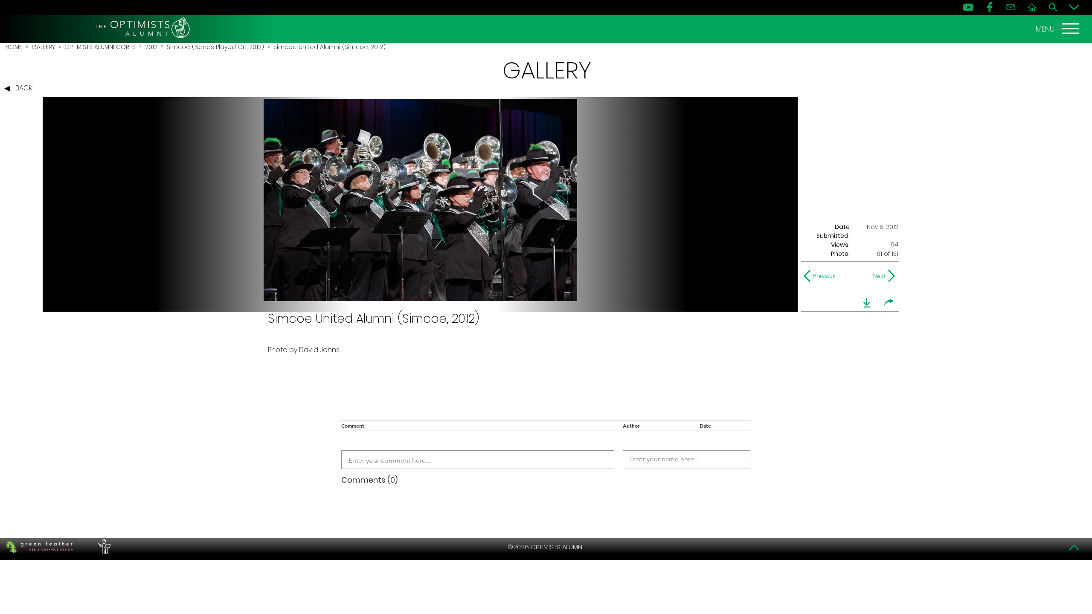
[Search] (1053, 7)
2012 (151, 47)
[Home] (1032, 7)
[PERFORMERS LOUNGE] (103, 547)
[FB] (989, 7)
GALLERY (43, 47)
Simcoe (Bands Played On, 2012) (215, 47)
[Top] (1074, 547)
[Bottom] (1074, 7)
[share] (888, 302)
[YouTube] (968, 7)
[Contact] (1010, 7)
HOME (14, 47)
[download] (866, 302)
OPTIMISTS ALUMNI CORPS (100, 47)
